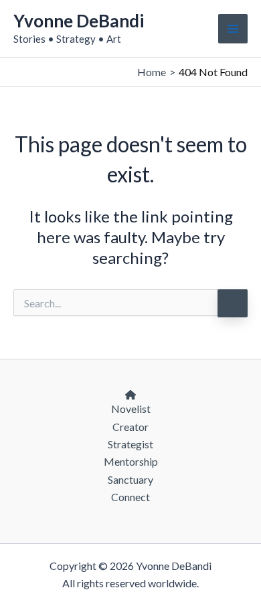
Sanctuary (130, 479)
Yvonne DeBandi (78, 20)
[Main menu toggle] (233, 28)
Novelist (131, 408)
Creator (130, 426)
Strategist (130, 444)
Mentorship (131, 461)
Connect (130, 496)
